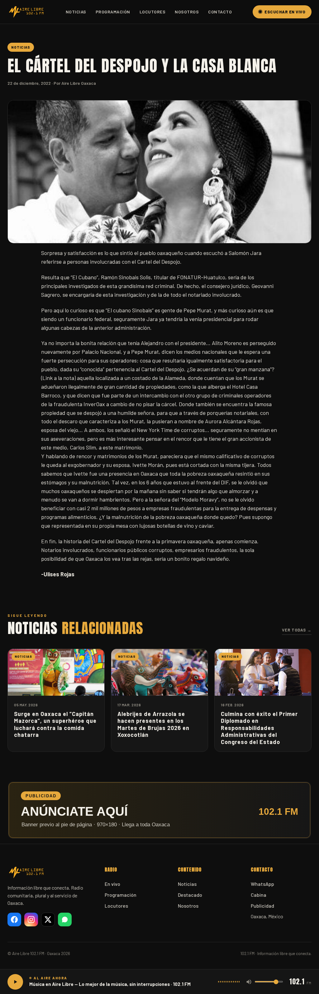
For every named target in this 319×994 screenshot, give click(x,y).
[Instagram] (31, 919)
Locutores (153, 11)
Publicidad (262, 906)
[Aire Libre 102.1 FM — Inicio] (26, 11)
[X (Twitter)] (48, 919)
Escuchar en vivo (284, 11)
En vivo (112, 884)
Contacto (220, 11)
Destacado (190, 895)
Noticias (76, 11)
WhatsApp (262, 884)
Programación (113, 11)
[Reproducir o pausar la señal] (15, 982)
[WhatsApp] (65, 919)
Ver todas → (297, 629)
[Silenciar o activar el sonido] (249, 982)
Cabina (258, 895)
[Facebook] (14, 919)
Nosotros (187, 11)
